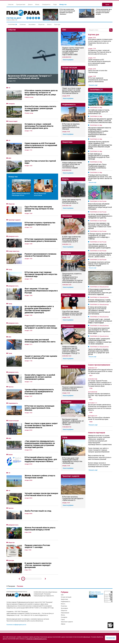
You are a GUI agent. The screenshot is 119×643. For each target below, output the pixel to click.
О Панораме (11, 586)
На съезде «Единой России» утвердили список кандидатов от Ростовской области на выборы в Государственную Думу (100, 383)
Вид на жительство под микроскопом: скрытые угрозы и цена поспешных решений (99, 457)
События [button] (10, 4)
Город (10, 269)
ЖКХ (9, 158)
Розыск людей (12, 121)
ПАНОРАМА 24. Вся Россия (98, 201)
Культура (57, 24)
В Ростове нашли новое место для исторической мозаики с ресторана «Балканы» (67, 12)
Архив (107, 4)
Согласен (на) (110, 638)
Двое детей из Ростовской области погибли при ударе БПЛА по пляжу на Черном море (100, 371)
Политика (23, 24)
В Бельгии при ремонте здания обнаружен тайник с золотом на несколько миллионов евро (100, 120)
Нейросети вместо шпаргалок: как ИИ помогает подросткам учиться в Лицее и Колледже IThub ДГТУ (71, 350)
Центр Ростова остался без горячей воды (97, 71)
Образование (65, 612)
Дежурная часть (13, 236)
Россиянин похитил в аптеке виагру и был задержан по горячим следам (99, 263)
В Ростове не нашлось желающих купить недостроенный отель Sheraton (71, 126)
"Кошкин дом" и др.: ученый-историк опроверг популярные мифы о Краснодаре (100, 320)
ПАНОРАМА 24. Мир (96, 107)
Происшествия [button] (20, 4)
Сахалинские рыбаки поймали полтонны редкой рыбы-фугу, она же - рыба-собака (100, 254)
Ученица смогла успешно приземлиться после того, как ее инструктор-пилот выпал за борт (100, 177)
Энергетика (64, 599)
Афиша (63, 624)
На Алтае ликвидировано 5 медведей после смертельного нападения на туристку (100, 216)
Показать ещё (93, 85)
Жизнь (63, 615)
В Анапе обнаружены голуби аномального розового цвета (99, 300)
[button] (12, 24)
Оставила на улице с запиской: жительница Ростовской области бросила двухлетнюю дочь (99, 52)
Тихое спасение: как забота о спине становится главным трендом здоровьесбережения (98, 450)
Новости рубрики (68, 59)
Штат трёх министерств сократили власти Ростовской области (71, 201)
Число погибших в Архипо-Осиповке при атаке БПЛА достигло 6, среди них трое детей (98, 351)
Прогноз (10, 387)
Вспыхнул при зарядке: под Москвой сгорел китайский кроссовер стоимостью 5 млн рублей (99, 225)
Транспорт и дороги (14, 220)
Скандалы (11, 103)
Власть (49, 24)
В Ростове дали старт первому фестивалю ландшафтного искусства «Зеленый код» (72, 460)
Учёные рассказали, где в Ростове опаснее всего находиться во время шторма (104, 12)
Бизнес (10, 454)
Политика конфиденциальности (16, 624)
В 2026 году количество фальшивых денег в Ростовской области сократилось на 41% (71, 239)
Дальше (45, 578)
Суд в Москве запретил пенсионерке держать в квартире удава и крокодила (99, 246)
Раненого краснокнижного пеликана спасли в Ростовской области (72, 388)
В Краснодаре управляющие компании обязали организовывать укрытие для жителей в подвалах (99, 291)
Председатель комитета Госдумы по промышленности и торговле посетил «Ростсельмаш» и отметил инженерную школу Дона (72, 278)
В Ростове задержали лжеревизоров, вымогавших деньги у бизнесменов (98, 79)
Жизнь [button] (37, 4)
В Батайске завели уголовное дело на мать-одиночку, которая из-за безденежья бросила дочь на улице (100, 42)
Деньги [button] (30, 4)
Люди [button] (55, 4)
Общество (41, 24)
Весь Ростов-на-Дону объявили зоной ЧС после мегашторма (99, 418)
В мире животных (13, 251)
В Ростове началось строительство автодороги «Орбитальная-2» (72, 498)
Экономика (31, 24)
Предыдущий (19, 578)
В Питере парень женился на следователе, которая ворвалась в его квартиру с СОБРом (99, 236)
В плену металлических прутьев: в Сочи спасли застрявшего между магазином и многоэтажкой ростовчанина (99, 310)
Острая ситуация (13, 420)
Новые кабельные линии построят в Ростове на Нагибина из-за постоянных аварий (72, 165)
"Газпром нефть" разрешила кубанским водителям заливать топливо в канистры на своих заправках (99, 341)
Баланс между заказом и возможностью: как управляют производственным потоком (99, 464)
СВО (62, 595)
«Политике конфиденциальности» (36, 639)
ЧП (9, 88)
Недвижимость (13, 403)
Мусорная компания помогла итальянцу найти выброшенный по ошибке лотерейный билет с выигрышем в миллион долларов (99, 132)
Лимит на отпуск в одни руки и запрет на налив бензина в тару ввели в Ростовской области (71, 90)
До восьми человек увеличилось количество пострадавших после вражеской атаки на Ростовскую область (99, 407)
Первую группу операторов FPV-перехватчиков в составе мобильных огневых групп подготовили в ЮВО (73, 51)
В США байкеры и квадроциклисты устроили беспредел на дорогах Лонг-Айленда (99, 156)
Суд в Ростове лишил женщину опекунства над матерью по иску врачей (72, 313)
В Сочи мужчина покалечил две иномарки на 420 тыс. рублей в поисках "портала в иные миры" (99, 330)
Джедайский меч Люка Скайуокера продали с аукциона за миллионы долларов (97, 167)
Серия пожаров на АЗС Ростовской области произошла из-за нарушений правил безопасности (99, 62)
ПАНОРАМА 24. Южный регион (99, 287)
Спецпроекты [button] (46, 4)
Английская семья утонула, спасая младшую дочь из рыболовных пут (99, 111)
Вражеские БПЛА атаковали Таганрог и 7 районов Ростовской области (30, 77)
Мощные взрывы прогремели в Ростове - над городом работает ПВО (99, 395)
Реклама (20, 586)
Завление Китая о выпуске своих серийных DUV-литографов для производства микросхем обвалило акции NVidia (100, 145)
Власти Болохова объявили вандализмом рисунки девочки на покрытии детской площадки (100, 206)
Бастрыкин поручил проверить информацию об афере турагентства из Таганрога (73, 421)
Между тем (62, 4)
